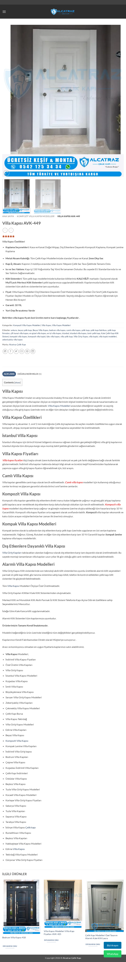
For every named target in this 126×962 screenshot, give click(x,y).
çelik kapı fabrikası (99, 330)
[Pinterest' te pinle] (27, 351)
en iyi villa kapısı (54, 333)
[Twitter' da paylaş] (16, 351)
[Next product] (5, 230)
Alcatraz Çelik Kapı (17, 344)
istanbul (65, 333)
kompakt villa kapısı (18, 336)
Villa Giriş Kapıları (12, 552)
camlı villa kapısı (73, 330)
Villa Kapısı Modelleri (61, 325)
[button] (4, 11)
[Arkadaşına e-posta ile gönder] (21, 351)
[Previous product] (11, 230)
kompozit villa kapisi (37, 336)
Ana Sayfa (8, 216)
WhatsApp (112, 953)
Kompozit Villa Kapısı (17, 740)
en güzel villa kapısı (37, 333)
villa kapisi (93, 336)
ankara (14, 330)
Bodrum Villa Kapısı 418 (14, 937)
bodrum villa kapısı (57, 330)
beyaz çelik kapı (25, 330)
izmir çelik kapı (93, 333)
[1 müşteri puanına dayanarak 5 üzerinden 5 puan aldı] (63, 236)
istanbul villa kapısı (78, 333)
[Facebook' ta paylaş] (10, 351)
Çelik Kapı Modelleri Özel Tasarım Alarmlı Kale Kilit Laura (101, 937)
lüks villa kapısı (53, 336)
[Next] (117, 101)
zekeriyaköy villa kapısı (12, 339)
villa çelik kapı (67, 336)
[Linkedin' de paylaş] (32, 351)
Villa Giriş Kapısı (81, 336)
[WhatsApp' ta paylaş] (5, 351)
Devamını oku (10, 946)
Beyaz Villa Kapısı (40, 330)
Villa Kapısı (46, 325)
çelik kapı (85, 330)
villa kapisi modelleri (108, 336)
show (17, 382)
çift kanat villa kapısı (19, 333)
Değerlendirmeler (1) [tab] (29, 374)
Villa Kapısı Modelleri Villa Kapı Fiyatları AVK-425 (59, 932)
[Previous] (8, 101)
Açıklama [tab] (9, 374)
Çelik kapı (30, 827)
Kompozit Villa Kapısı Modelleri (35, 216)
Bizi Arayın (112, 945)
